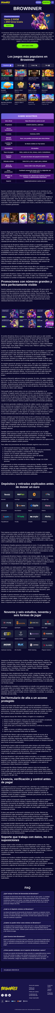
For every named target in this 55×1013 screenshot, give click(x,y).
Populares (6, 65)
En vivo (20, 65)
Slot (46, 65)
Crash (33, 65)
